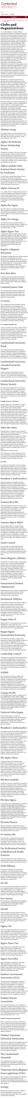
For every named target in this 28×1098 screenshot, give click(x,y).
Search (12, 14)
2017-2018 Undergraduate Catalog (8, 20)
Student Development (20, 20)
